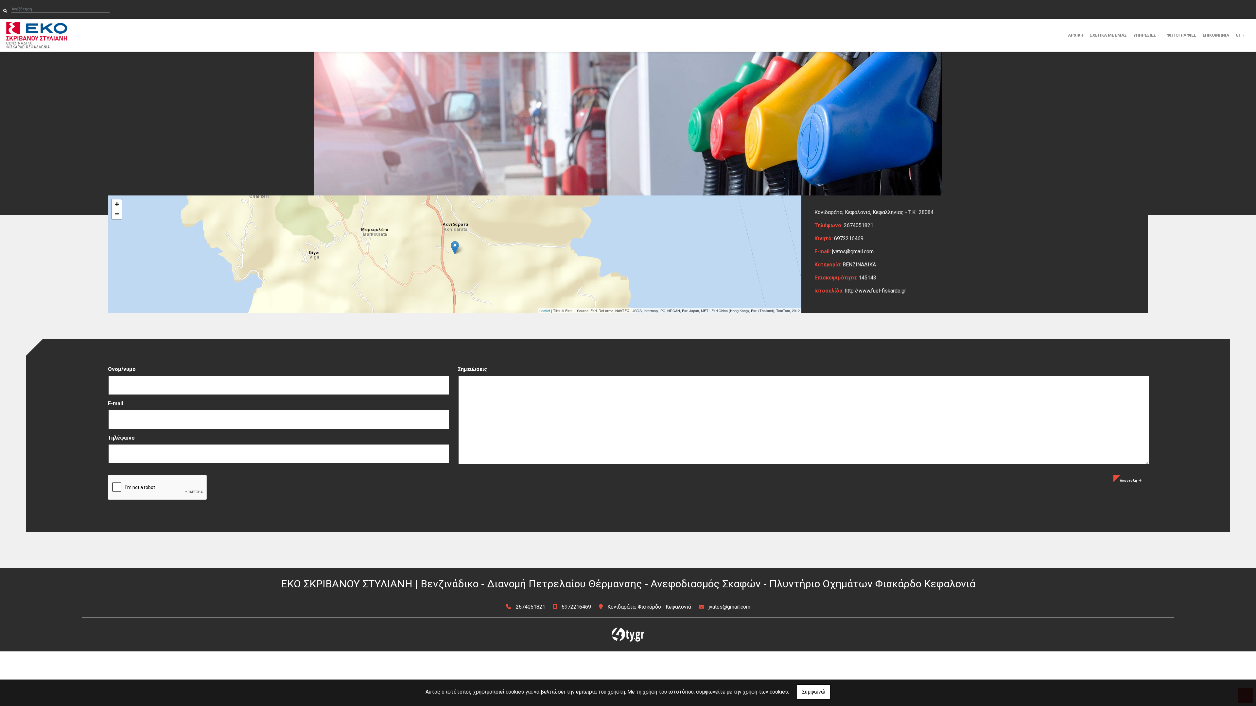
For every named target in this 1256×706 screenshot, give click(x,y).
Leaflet (544, 310)
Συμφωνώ (813, 692)
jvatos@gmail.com (853, 251)
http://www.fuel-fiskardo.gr (875, 291)
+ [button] (117, 204)
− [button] (117, 214)
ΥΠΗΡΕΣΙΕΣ (1145, 35)
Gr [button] (1239, 35)
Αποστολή (1128, 480)
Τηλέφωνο (121, 438)
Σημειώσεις (472, 369)
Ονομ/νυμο (122, 369)
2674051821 (530, 607)
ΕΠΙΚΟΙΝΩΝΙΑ (1216, 35)
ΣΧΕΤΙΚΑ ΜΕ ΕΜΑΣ (1108, 35)
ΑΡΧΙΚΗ (1075, 35)
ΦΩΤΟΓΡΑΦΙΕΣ (1181, 35)
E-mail (115, 403)
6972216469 (576, 607)
